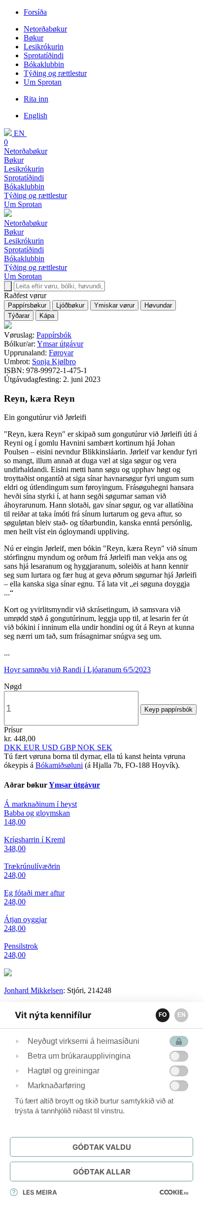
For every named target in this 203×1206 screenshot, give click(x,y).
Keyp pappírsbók (168, 709)
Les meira (40, 1192)
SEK (104, 747)
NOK (87, 747)
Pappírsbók (53, 335)
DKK (14, 747)
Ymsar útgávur (60, 344)
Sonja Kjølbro (54, 361)
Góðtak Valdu (101, 1147)
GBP (68, 747)
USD (51, 747)
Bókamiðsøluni (59, 765)
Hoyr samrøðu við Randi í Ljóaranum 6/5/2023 (77, 669)
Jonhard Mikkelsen (33, 990)
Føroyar (61, 352)
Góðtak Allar (102, 1171)
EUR (33, 747)
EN (181, 1014)
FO (163, 1014)
